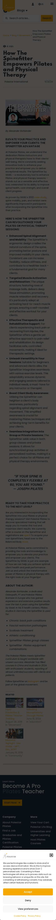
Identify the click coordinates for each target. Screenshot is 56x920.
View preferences (28, 909)
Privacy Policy (34, 916)
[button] (51, 855)
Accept (28, 892)
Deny (28, 900)
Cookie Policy (20, 916)
